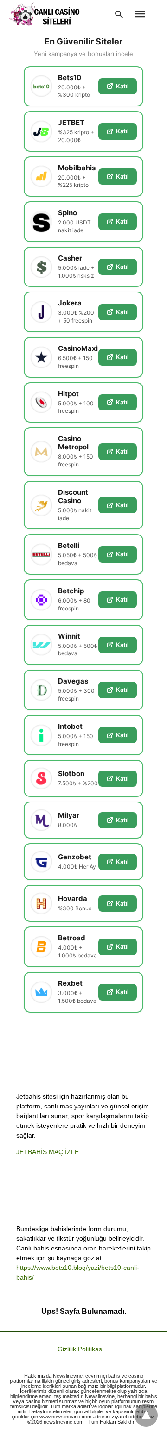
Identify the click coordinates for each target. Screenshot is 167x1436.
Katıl (122, 86)
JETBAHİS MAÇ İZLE (47, 1152)
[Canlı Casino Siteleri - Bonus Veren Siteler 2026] (44, 14)
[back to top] (146, 1415)
